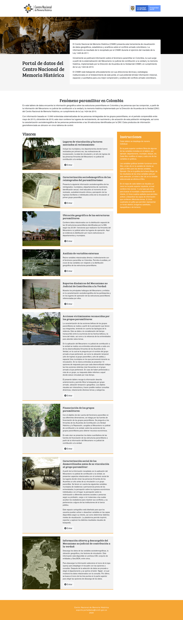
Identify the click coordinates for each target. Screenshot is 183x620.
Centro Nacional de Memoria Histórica (91, 607)
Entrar (69, 164)
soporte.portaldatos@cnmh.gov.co (91, 610)
